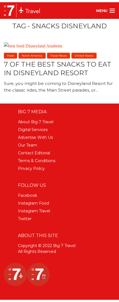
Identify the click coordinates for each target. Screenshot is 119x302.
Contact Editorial (34, 152)
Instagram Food (33, 203)
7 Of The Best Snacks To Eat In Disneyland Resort (57, 68)
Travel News (58, 55)
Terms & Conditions (36, 160)
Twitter (25, 218)
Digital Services (33, 129)
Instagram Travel (34, 210)
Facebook (27, 195)
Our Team (27, 145)
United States (84, 55)
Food (10, 55)
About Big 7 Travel (35, 121)
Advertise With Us (35, 137)
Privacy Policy (31, 168)
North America (32, 55)
